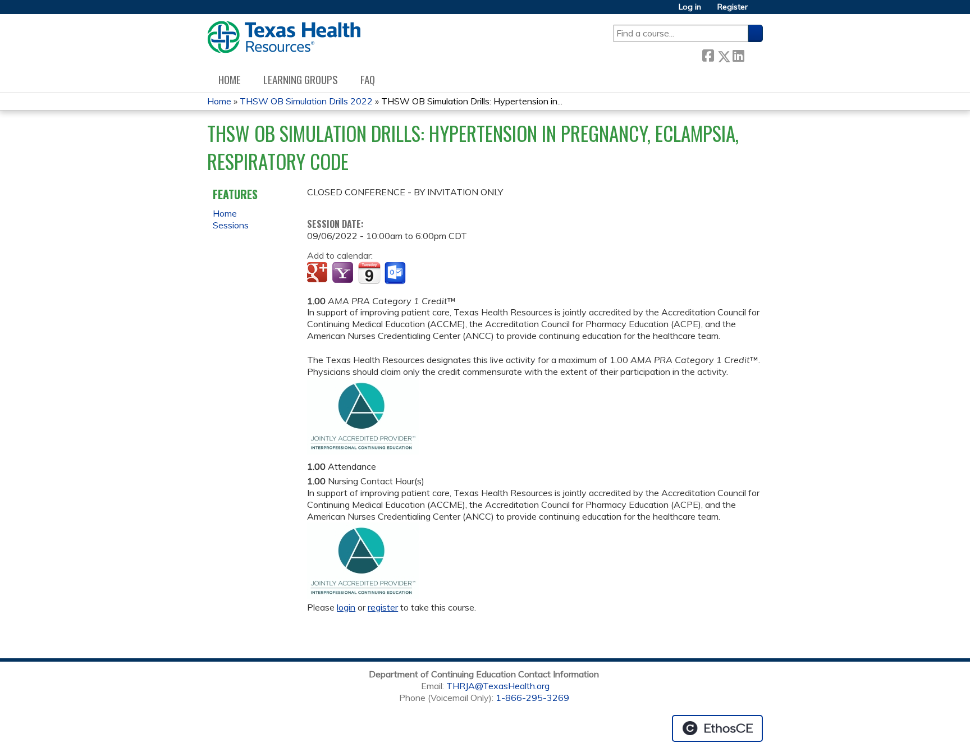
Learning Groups (300, 79)
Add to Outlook (396, 273)
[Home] (283, 37)
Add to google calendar (318, 273)
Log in (690, 7)
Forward (753, 54)
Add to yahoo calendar (343, 273)
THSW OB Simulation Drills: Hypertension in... (471, 101)
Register (732, 7)
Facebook (707, 54)
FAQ (367, 79)
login (346, 607)
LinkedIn (738, 54)
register (383, 607)
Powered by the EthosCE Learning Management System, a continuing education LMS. (717, 728)
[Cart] (759, 11)
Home (229, 79)
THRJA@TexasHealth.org (498, 685)
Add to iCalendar (369, 273)
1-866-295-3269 (532, 697)
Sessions (231, 225)
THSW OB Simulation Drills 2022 (306, 101)
